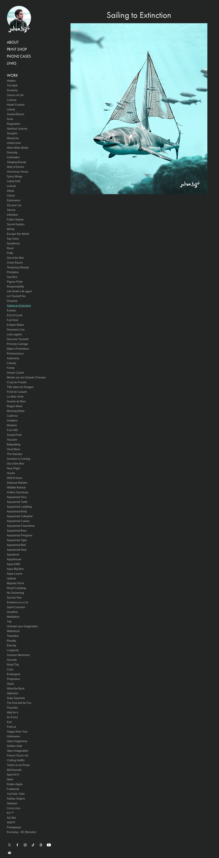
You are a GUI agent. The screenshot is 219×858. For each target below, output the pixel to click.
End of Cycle (14, 315)
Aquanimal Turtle (17, 501)
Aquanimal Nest (16, 549)
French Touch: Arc (18, 755)
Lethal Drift (13, 181)
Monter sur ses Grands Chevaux (26, 377)
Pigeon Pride (15, 281)
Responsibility (15, 286)
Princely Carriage (17, 344)
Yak (9, 621)
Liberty (11, 109)
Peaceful (12, 707)
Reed (10, 248)
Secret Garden (15, 224)
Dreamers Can (16, 329)
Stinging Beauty (16, 162)
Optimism (12, 693)
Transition (13, 635)
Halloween (13, 736)
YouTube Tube (16, 793)
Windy (11, 229)
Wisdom (12, 425)
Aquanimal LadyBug (19, 506)
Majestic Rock (15, 583)
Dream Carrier (15, 372)
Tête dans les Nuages (20, 387)
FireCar (11, 726)
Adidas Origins (16, 798)
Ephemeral (13, 200)
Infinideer (12, 214)
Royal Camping (16, 588)
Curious (11, 99)
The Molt (12, 85)
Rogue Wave (15, 406)
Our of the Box (15, 463)
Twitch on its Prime (18, 765)
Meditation (13, 616)
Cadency (12, 415)
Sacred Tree (14, 597)
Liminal (11, 186)
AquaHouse (14, 559)
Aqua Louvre (14, 573)
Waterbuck (13, 631)
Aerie (10, 119)
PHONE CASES (19, 56)
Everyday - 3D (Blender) (21, 832)
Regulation (13, 123)
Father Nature (15, 219)
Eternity (11, 645)
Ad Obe (11, 817)
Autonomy (13, 358)
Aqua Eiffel (13, 564)
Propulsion (13, 679)
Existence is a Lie (17, 602)
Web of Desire (15, 166)
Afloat (10, 190)
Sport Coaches (16, 607)
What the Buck (15, 688)
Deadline (12, 612)
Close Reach (15, 262)
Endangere (13, 674)
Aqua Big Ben (15, 568)
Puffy (10, 253)
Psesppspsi (14, 827)
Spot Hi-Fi (13, 774)
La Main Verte (15, 396)
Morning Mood (15, 411)
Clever (11, 195)
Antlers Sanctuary (17, 492)
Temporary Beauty (18, 267)
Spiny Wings (14, 176)
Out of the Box (15, 257)
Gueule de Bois (16, 401)
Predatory (13, 272)
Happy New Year (17, 731)
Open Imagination (17, 750)
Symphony (13, 243)
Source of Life (15, 95)
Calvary (11, 363)
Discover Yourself (17, 339)
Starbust (12, 803)
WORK (12, 75)
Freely (11, 367)
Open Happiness (17, 741)
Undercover (14, 143)
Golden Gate (14, 746)
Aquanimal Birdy (17, 511)
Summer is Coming (18, 458)
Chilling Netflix (16, 760)
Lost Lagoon (14, 334)
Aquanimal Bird (16, 545)
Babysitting (13, 444)
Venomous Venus (17, 171)
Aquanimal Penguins (19, 535)
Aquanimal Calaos (18, 521)
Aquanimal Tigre (17, 540)
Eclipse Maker (15, 324)
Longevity (13, 650)
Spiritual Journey (17, 128)
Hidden (11, 80)
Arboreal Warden (17, 482)
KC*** (10, 813)
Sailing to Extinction (19, 305)
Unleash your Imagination (22, 626)
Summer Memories (18, 655)
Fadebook (13, 789)
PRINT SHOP (17, 49)
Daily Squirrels (16, 698)
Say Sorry (13, 238)
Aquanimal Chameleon (21, 525)
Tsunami (12, 439)
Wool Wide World (17, 147)
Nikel (10, 779)
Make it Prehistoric (18, 348)
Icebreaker (13, 157)
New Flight (13, 468)
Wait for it (12, 712)
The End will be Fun (19, 702)
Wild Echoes (14, 478)
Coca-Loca (13, 808)
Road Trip (13, 664)
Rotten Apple (15, 784)
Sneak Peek (14, 434)
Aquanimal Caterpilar (20, 516)
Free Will (12, 430)
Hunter (11, 473)
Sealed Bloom (15, 114)
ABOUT (13, 42)
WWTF (11, 822)
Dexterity (12, 90)
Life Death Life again (19, 291)
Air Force (12, 717)
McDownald (14, 769)
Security (12, 659)
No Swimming (15, 592)
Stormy (11, 210)
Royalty (11, 640)
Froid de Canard (17, 391)
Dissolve (12, 300)
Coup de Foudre (17, 382)
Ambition (12, 420)
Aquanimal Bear (17, 530)
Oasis (10, 683)
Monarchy (13, 138)
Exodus (11, 310)
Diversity (12, 152)
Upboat (11, 578)
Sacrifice (12, 277)
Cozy (10, 669)
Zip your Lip (14, 205)
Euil (9, 722)
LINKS (11, 63)
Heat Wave (13, 449)
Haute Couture (16, 104)
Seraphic (12, 133)
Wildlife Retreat (16, 487)
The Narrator (14, 454)
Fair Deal (12, 320)
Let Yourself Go (16, 296)
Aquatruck (13, 554)
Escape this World (18, 233)
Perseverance (15, 353)
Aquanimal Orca (17, 497)
